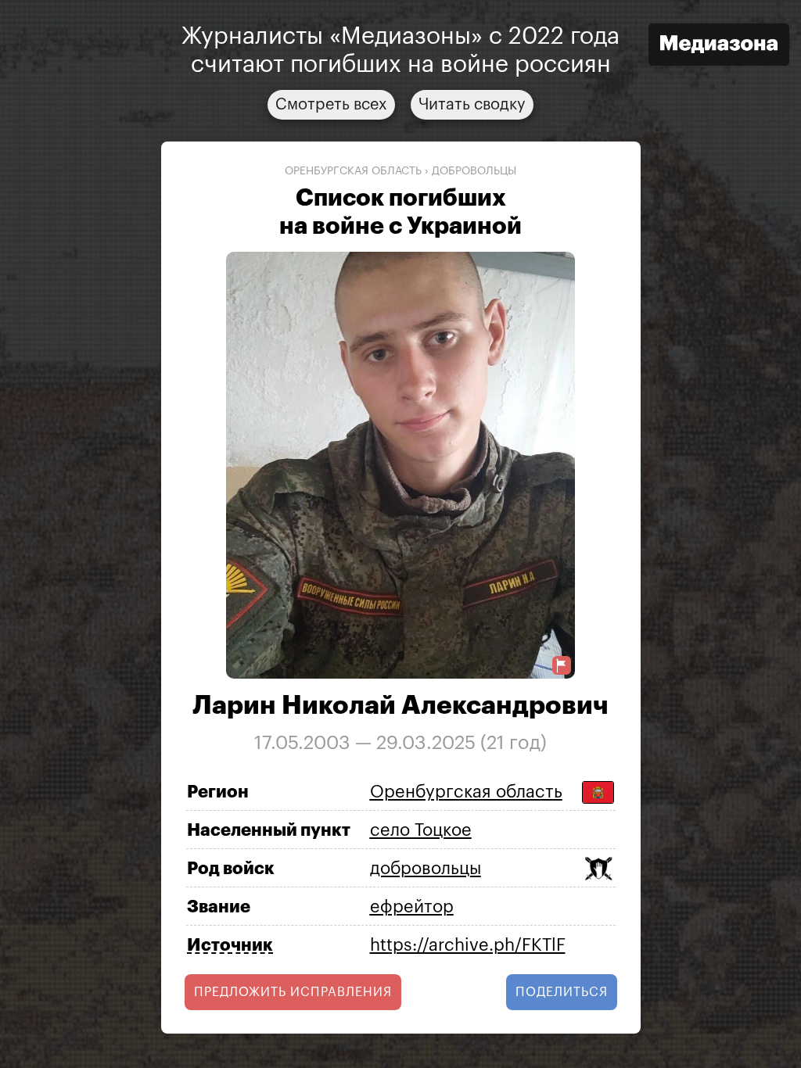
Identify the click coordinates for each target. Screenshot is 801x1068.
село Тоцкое (421, 830)
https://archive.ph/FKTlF (468, 945)
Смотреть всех (331, 105)
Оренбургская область (353, 171)
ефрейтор (412, 907)
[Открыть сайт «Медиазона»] (719, 46)
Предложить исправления (293, 992)
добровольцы (474, 171)
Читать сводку (472, 105)
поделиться (561, 992)
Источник (230, 945)
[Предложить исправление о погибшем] (561, 665)
